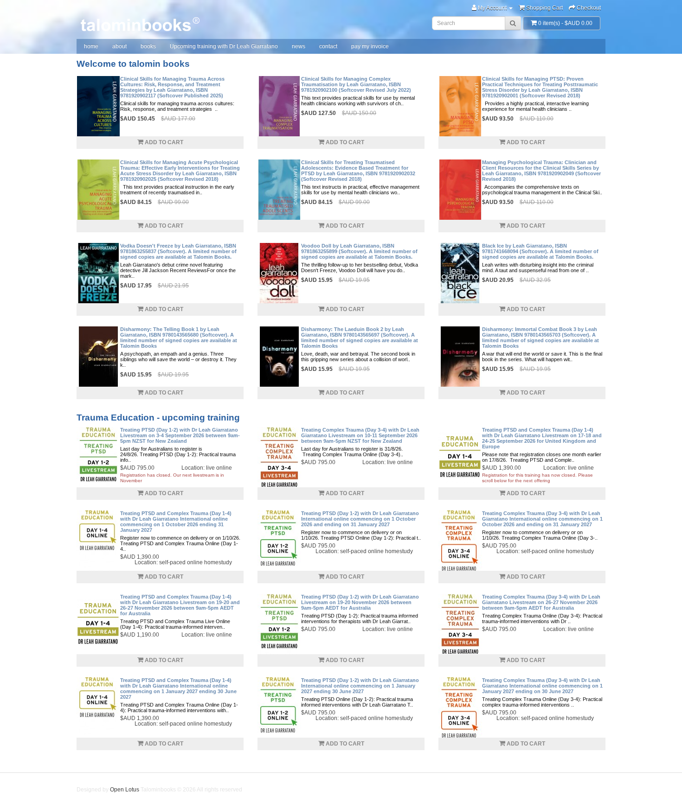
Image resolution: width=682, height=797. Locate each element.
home (91, 46)
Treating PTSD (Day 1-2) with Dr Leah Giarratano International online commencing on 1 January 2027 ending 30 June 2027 (360, 685)
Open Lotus (124, 789)
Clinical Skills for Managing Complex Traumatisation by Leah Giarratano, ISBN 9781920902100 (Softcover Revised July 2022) (356, 84)
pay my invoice (370, 46)
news (298, 46)
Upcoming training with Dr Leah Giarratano (224, 46)
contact (328, 46)
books (148, 46)
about (119, 46)
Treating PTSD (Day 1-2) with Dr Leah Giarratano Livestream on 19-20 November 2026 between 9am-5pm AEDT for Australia (360, 602)
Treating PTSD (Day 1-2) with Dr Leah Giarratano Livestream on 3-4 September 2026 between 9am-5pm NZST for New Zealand (180, 435)
